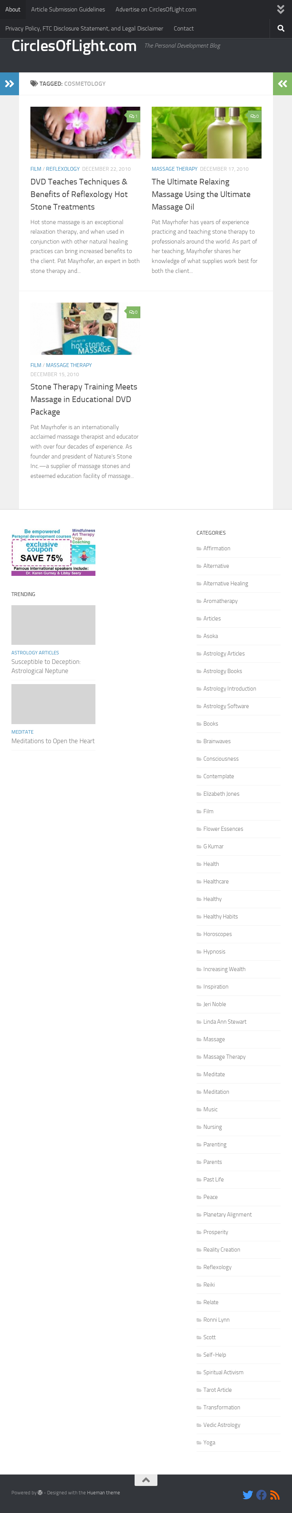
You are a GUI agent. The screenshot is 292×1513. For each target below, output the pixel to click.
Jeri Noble (214, 1004)
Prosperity (215, 1232)
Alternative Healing (225, 583)
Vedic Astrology (221, 1425)
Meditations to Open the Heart (53, 741)
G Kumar (213, 846)
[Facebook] (261, 1495)
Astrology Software (226, 706)
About (13, 9)
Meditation (216, 1091)
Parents (212, 1162)
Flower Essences (223, 828)
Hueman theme (103, 1492)
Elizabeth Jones (221, 793)
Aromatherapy (220, 601)
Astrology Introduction (229, 688)
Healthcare (216, 881)
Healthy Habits (220, 916)
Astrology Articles (35, 653)
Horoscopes (217, 934)
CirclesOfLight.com (73, 45)
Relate (211, 1302)
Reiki (209, 1284)
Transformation (221, 1407)
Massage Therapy (175, 169)
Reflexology (63, 169)
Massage (214, 1039)
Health (211, 864)
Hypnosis (214, 951)
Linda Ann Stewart (224, 1021)
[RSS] (275, 1495)
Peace (210, 1197)
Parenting (215, 1144)
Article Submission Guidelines (68, 9)
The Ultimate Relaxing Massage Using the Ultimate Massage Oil (201, 194)
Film (35, 169)
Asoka (210, 636)
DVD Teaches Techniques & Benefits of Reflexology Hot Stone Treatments (79, 194)
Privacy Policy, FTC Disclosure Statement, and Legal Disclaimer (84, 28)
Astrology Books (222, 671)
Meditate (22, 732)
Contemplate (218, 776)
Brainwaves (217, 741)
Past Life (213, 1179)
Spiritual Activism (223, 1372)
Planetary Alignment (227, 1214)
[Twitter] (248, 1495)
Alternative (216, 566)
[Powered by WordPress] (40, 1492)
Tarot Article (217, 1389)
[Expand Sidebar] (9, 83)
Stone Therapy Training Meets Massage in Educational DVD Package (83, 399)
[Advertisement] (146, 567)
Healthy (212, 899)
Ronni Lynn (216, 1319)
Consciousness (221, 758)
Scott (209, 1337)
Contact (184, 28)
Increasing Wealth (224, 969)
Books (210, 723)
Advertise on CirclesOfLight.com (156, 9)
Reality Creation (221, 1249)
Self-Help (214, 1354)
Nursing (212, 1127)
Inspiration (216, 986)
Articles (212, 618)
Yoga (209, 1442)
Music (210, 1109)
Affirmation (216, 548)
